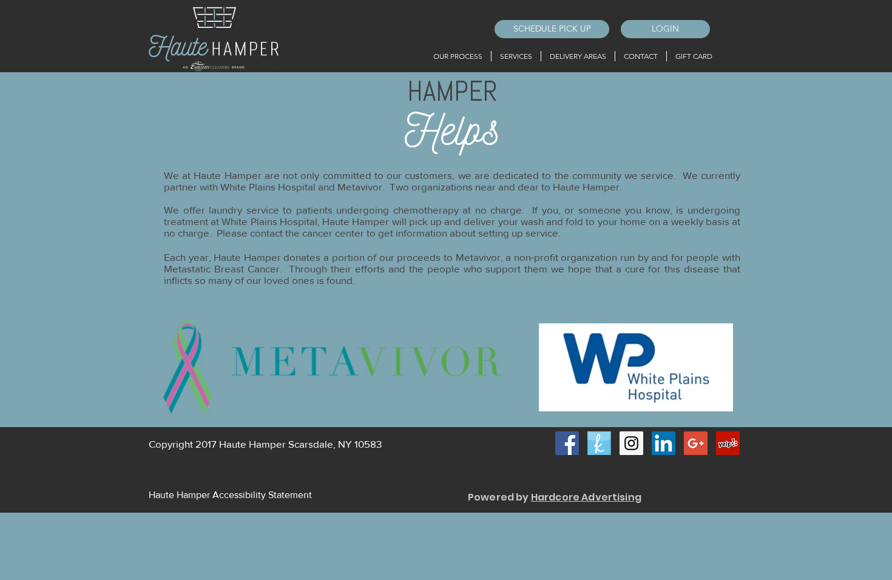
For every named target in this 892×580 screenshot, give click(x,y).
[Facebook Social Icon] (567, 443)
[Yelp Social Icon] (728, 443)
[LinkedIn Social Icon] (663, 443)
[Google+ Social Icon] (696, 443)
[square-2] (599, 443)
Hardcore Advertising (586, 497)
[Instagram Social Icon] (631, 443)
